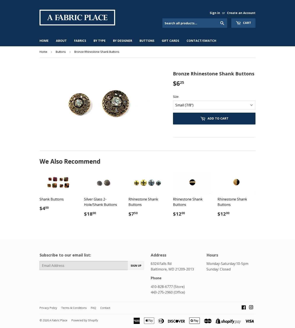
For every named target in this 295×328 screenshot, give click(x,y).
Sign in (215, 13)
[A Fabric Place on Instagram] (251, 307)
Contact (105, 308)
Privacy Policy (48, 308)
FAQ (93, 308)
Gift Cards (170, 41)
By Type (100, 41)
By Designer (122, 41)
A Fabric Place (58, 320)
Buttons (147, 41)
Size (176, 97)
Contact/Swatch (201, 41)
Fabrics (80, 41)
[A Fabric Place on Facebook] (243, 307)
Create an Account (241, 13)
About (61, 41)
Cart (246, 23)
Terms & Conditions (74, 308)
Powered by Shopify (84, 320)
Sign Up (136, 265)
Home (44, 41)
